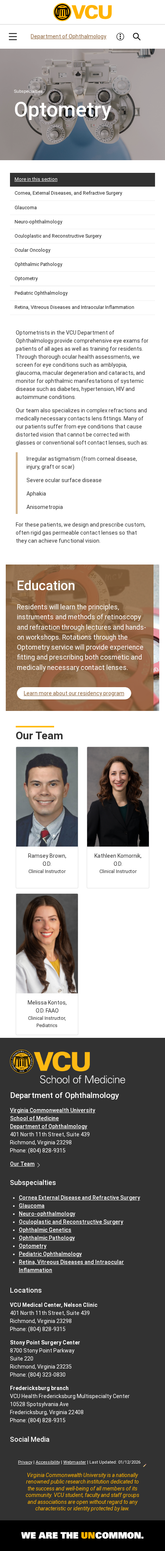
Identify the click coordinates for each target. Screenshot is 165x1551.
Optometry (26, 278)
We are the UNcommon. (82, 1535)
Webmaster (74, 1462)
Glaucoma (26, 207)
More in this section (36, 179)
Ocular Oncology (32, 250)
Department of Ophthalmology (68, 36)
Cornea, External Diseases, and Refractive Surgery (68, 193)
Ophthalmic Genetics (45, 1230)
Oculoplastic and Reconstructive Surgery (58, 236)
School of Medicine (34, 1118)
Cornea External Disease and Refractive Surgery (79, 1198)
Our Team (22, 1164)
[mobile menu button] (12, 37)
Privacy (25, 1462)
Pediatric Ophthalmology (41, 293)
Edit (144, 1463)
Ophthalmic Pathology (38, 264)
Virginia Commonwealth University (52, 1110)
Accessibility (48, 1462)
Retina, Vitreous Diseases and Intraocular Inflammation (74, 307)
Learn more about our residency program (74, 693)
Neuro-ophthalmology (38, 222)
